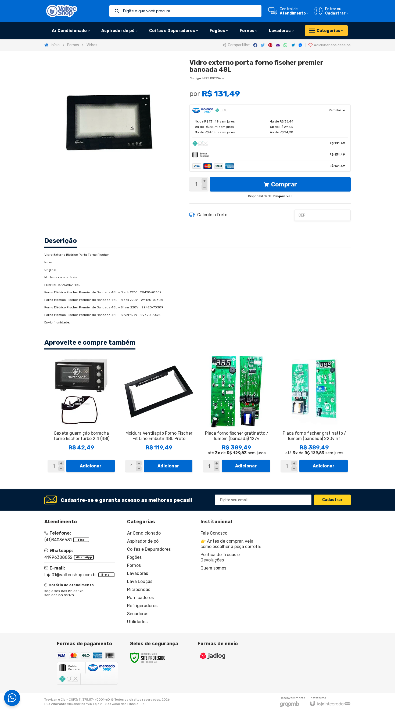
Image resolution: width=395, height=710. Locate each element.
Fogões (134, 557)
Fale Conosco (213, 533)
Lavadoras (137, 573)
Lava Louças (139, 581)
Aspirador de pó (143, 541)
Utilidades (137, 621)
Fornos (73, 45)
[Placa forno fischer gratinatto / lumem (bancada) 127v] (236, 415)
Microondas (138, 589)
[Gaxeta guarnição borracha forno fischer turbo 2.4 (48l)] (81, 415)
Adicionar (91, 465)
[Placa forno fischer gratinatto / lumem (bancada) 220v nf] (314, 415)
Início (55, 45)
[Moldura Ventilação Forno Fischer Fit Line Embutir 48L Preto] (159, 415)
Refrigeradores (142, 605)
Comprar (284, 184)
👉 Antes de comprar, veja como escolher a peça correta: (230, 544)
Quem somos (213, 568)
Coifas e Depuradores (149, 549)
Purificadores (140, 597)
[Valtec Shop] (61, 11)
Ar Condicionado (144, 533)
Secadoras (137, 613)
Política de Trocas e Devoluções (220, 557)
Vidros (92, 45)
